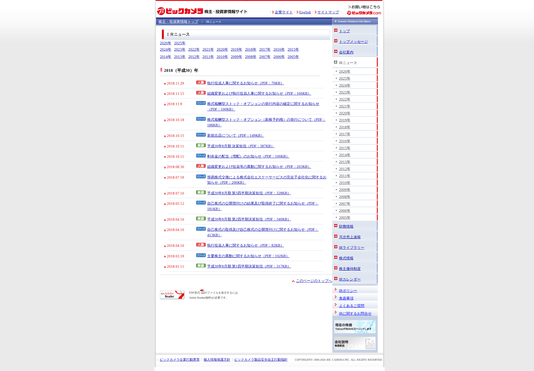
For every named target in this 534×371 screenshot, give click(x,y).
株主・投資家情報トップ (178, 21)
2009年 (236, 57)
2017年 (265, 49)
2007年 (265, 57)
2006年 (279, 57)
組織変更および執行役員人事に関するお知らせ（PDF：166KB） (259, 93)
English (305, 12)
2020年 (222, 49)
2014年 (165, 57)
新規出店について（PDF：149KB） (235, 135)
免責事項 (346, 298)
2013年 (180, 57)
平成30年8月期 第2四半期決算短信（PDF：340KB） (249, 219)
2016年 (279, 49)
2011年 (208, 57)
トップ (344, 31)
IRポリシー (348, 291)
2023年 (180, 49)
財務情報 (346, 227)
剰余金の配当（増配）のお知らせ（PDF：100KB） (248, 156)
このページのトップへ (314, 281)
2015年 (293, 49)
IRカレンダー (350, 279)
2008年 (250, 57)
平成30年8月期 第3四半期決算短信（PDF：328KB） (249, 193)
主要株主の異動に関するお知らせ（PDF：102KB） (248, 256)
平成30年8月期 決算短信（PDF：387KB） (241, 146)
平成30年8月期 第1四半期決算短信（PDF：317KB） (249, 266)
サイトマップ (328, 12)
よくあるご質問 (351, 306)
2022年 (194, 49)
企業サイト (284, 12)
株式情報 (346, 258)
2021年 (208, 49)
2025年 (180, 43)
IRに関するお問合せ (355, 314)
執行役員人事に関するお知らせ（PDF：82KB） (245, 245)
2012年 (194, 57)
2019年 (236, 49)
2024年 (165, 49)
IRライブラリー (351, 248)
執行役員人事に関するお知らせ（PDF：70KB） (245, 83)
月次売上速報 (350, 237)
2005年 (293, 57)
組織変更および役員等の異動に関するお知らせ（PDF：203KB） (259, 166)
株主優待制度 (350, 269)
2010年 (222, 57)
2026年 (165, 43)
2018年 (250, 49)
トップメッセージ (353, 42)
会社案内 (346, 52)
